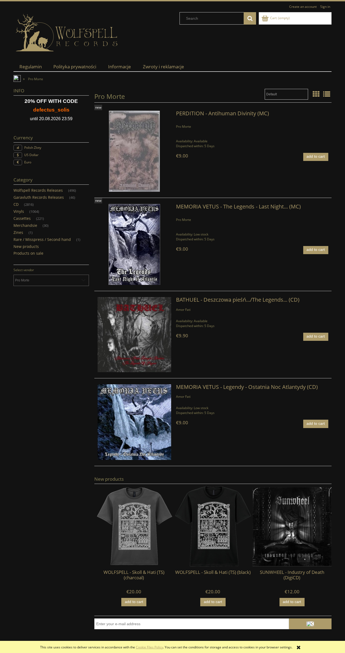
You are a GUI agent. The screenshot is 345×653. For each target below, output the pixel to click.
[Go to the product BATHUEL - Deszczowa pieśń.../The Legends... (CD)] (134, 334)
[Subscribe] (310, 623)
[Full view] (326, 94)
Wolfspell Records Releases (38, 190)
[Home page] (67, 32)
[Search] (250, 18)
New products (26, 246)
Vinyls (18, 211)
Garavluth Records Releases (38, 197)
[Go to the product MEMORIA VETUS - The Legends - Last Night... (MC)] (134, 244)
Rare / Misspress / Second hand (42, 239)
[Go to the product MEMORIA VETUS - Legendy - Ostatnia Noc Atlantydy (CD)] (134, 422)
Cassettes (22, 218)
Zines (18, 232)
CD (16, 204)
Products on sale (28, 253)
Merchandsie (25, 225)
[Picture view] (316, 94)
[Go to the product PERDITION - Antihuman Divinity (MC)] (134, 151)
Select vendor (23, 270)
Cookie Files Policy (149, 647)
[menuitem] (30, 66)
